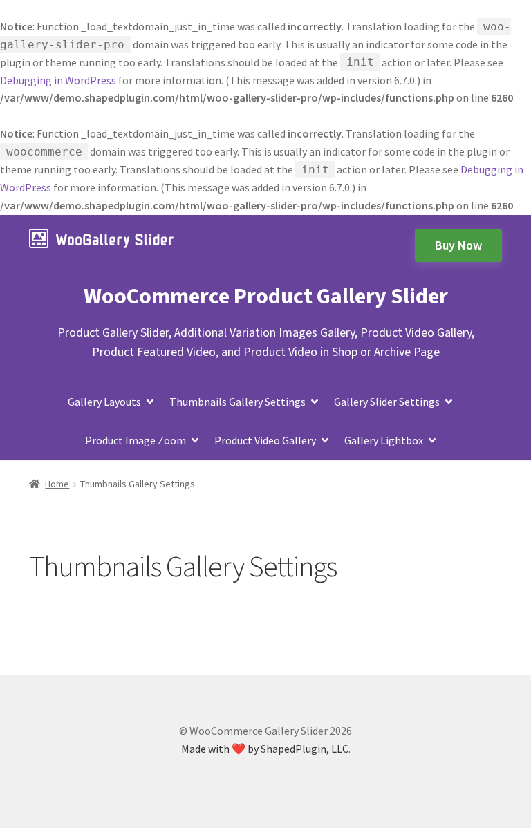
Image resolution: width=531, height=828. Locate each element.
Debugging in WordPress (58, 80)
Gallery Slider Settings (387, 401)
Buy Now (458, 245)
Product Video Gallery (265, 440)
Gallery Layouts (104, 401)
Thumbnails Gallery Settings (237, 401)
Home (57, 484)
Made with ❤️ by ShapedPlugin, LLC (264, 748)
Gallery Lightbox (383, 440)
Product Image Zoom (135, 440)
